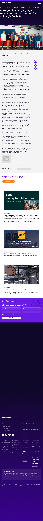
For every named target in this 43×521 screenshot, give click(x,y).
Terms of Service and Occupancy (12, 485)
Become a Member (36, 442)
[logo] (6, 3)
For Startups (4, 440)
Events (23, 438)
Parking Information (6, 430)
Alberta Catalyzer (15, 440)
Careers (33, 461)
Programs (14, 438)
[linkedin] (3, 435)
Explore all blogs (7, 181)
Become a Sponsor (36, 446)
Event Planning (35, 459)
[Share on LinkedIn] (35, 65)
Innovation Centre (36, 457)
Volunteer (34, 448)
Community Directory (36, 440)
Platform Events (25, 440)
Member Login (35, 466)
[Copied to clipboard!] (35, 68)
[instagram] (13, 435)
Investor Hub (35, 455)
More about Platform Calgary (6, 55)
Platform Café (5, 432)
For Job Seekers (5, 449)
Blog (5, 7)
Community (34, 438)
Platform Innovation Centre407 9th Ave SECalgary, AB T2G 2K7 (7, 425)
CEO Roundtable (15, 450)
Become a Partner (36, 444)
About (33, 454)
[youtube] (9, 435)
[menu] (39, 3)
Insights (1, 7)
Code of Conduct (3, 485)
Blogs (23, 453)
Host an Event (25, 445)
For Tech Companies (6, 442)
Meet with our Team (36, 451)
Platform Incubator (16, 442)
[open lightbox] (6, 159)
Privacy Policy (15, 314)
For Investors (5, 444)
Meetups (34, 449)
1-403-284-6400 (5, 428)
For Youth (4, 451)
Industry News (25, 455)
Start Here (4, 438)
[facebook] (6, 435)
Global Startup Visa (16, 452)
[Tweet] (35, 62)
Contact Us (4, 421)
